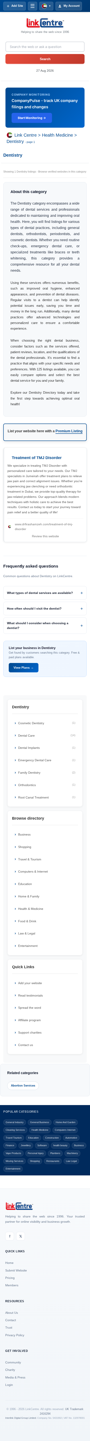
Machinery (72, 1153)
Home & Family (28, 896)
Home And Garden (65, 1122)
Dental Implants (46, 747)
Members (11, 1285)
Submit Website (16, 1270)
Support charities (30, 1032)
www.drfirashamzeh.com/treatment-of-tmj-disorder (44, 526)
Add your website (30, 983)
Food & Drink (27, 921)
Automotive (71, 1137)
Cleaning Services (15, 1130)
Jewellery (26, 1145)
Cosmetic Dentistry (46, 723)
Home (9, 1263)
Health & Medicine (30, 908)
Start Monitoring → (32, 118)
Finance (10, 1145)
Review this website (45, 536)
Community (13, 1362)
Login (9, 1385)
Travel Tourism (14, 1137)
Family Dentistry (46, 772)
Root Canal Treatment (46, 797)
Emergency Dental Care (46, 760)
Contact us (25, 1045)
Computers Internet (65, 1130)
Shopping (24, 847)
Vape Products (13, 1153)
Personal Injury (36, 1153)
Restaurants (52, 1161)
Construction (52, 1137)
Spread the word (29, 1007)
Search (45, 59)
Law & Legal (26, 933)
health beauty (60, 1145)
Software (42, 1145)
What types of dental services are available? (40, 593)
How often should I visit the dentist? (34, 608)
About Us (11, 1312)
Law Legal (71, 1161)
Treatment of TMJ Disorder (37, 458)
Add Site (17, 5)
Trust (8, 1327)
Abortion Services (23, 1085)
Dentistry (15, 141)
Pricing (10, 1278)
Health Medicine (57, 135)
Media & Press (15, 1377)
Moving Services (14, 1161)
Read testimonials (30, 995)
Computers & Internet (33, 871)
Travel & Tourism (29, 859)
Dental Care (46, 735)
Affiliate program (29, 1020)
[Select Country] (10, 135)
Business (24, 834)
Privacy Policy (14, 1335)
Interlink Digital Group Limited (20, 1418)
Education (25, 884)
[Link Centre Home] (45, 22)
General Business (39, 1122)
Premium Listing (69, 431)
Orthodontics (46, 785)
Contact (10, 1320)
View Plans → (24, 667)
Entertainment (28, 946)
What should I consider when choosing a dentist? (37, 625)
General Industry (15, 1122)
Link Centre (25, 135)
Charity (10, 1369)
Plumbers (55, 1153)
